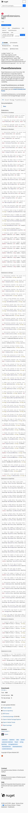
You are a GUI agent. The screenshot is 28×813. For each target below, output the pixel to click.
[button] (22, 35)
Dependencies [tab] (7, 45)
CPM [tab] (23, 28)
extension (4, 739)
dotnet (22, 739)
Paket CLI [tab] (4, 30)
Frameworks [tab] (14, 42)
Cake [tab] (12, 32)
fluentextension (6, 746)
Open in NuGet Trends (9, 722)
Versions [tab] (5, 48)
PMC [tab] (9, 28)
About (13, 803)
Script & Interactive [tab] (12, 30)
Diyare (6, 734)
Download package (8, 716)
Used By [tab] (16, 45)
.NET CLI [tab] (4, 28)
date (17, 739)
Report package (7, 725)
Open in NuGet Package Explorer (12, 719)
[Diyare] (2, 734)
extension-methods (7, 742)
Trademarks (11, 807)
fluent (16, 742)
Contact (4, 768)
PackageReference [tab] (16, 28)
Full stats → (4, 690)
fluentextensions (17, 746)
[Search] (24, 5)
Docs (4, 106)
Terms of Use (19, 803)
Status (3, 775)
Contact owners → (5, 731)
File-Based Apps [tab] (5, 32)
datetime (11, 739)
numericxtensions (7, 749)
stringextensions (13, 744)
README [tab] (5, 42)
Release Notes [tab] (14, 48)
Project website (7, 708)
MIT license (6, 713)
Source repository (8, 710)
